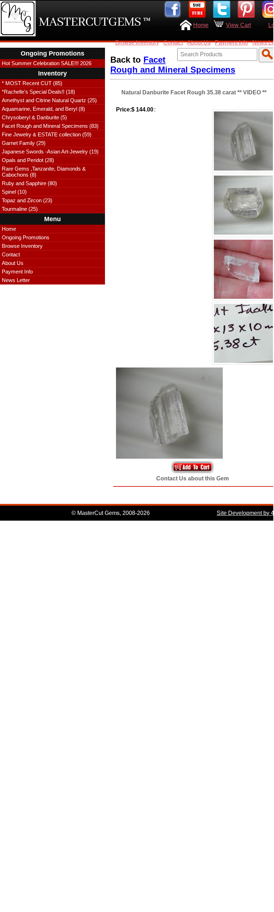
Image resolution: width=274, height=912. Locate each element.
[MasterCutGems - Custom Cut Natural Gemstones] (18, 18)
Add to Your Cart (192, 467)
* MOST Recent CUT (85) (32, 83)
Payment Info (231, 43)
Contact (173, 43)
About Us (199, 43)
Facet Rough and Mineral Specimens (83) (50, 126)
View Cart (238, 25)
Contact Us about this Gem (192, 478)
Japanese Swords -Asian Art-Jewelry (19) (50, 151)
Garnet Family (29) (24, 143)
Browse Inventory (137, 43)
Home (201, 25)
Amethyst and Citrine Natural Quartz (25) (49, 100)
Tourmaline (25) (20, 209)
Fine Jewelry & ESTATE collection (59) (46, 134)
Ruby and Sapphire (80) (29, 183)
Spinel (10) (14, 192)
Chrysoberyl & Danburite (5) (34, 117)
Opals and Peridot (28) (28, 160)
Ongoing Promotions (25, 237)
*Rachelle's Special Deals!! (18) (38, 92)
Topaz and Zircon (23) (27, 200)
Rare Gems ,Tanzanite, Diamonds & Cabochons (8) (44, 172)
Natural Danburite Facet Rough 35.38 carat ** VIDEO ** (194, 92)
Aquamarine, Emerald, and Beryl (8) (43, 109)
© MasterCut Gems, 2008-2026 (111, 513)
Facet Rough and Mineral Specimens (172, 64)
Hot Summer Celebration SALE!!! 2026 (46, 63)
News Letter (16, 280)
